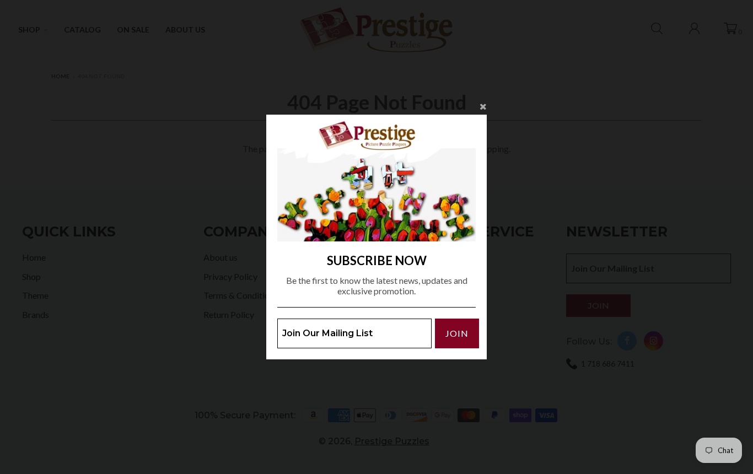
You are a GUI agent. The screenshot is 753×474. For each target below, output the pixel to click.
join (457, 333)
